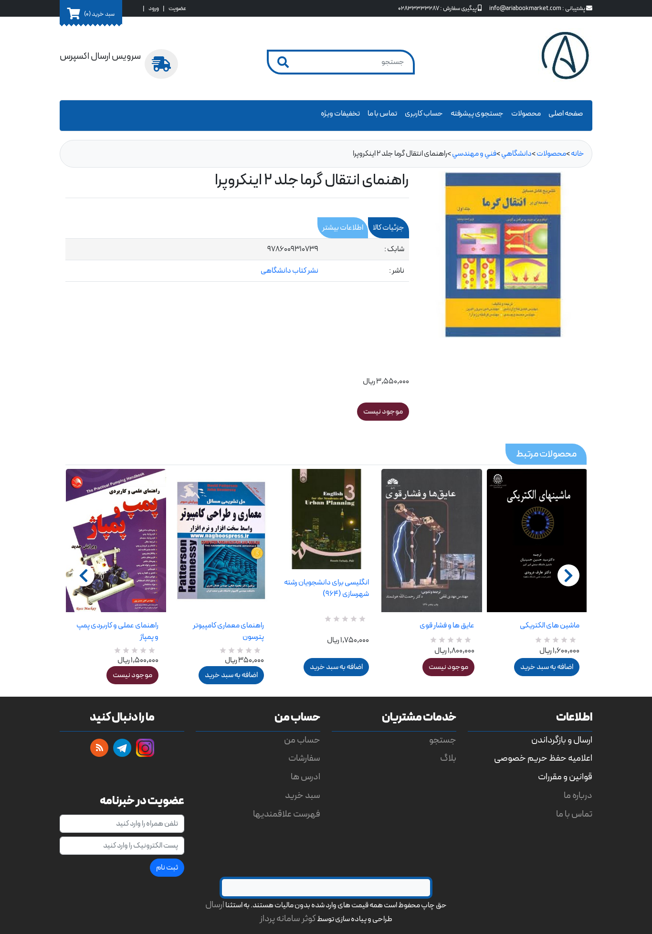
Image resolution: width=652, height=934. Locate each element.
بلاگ (448, 758)
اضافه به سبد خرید (231, 675)
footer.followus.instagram (145, 748)
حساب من (302, 740)
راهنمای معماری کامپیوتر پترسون (228, 631)
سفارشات (304, 758)
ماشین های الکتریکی (549, 625)
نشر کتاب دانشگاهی (289, 270)
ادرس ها (305, 777)
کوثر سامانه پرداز (288, 919)
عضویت (177, 8)
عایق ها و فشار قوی (447, 625)
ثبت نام (167, 867)
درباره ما (578, 796)
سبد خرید (302, 796)
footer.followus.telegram (122, 748)
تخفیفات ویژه (340, 113)
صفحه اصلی (565, 113)
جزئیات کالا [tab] (388, 228)
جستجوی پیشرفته (477, 113)
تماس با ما (382, 113)
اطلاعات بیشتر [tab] (342, 228)
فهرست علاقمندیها (286, 814)
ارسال (214, 905)
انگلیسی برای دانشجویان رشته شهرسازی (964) (326, 588)
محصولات (526, 113)
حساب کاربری (424, 113)
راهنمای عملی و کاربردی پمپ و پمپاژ (117, 631)
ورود (153, 8)
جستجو (442, 740)
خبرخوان (99, 748)
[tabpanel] (237, 260)
